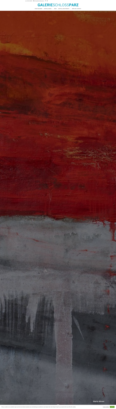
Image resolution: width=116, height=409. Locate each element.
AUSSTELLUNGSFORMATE (63, 8)
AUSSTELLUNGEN (47, 8)
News (55, 8)
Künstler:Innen (38, 8)
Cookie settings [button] (106, 406)
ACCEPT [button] (112, 406)
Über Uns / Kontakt (76, 8)
